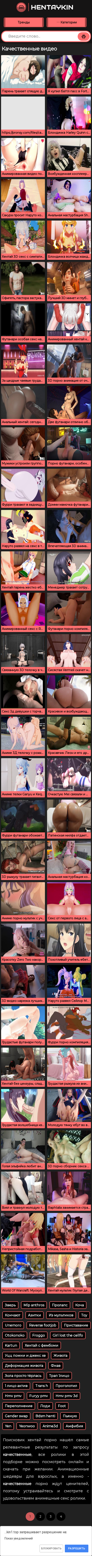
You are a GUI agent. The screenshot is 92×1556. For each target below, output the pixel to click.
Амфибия (74, 1426)
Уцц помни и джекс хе (25, 1355)
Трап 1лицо (59, 1376)
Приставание (76, 1325)
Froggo (38, 1335)
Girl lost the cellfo (68, 1335)
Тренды (24, 22)
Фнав (56, 1366)
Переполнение (19, 1406)
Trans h (41, 1386)
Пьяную (70, 1416)
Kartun (11, 1345)
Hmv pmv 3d (67, 1396)
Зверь (10, 1305)
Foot (62, 1406)
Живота (60, 1355)
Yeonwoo (27, 1426)
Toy (84, 1315)
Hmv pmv (13, 1396)
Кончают (12, 1315)
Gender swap (16, 1416)
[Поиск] (84, 36)
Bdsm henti (45, 1416)
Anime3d (50, 1426)
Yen (8, 1426)
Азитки (34, 1315)
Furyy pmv (38, 1396)
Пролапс (60, 1305)
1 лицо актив (16, 1386)
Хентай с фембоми (41, 1345)
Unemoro (13, 1325)
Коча (79, 1305)
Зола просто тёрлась (23, 1376)
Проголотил (66, 1386)
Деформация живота (24, 1366)
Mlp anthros (34, 1305)
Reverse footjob (42, 1325)
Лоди (45, 1406)
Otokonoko (15, 1335)
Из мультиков (61, 1315)
